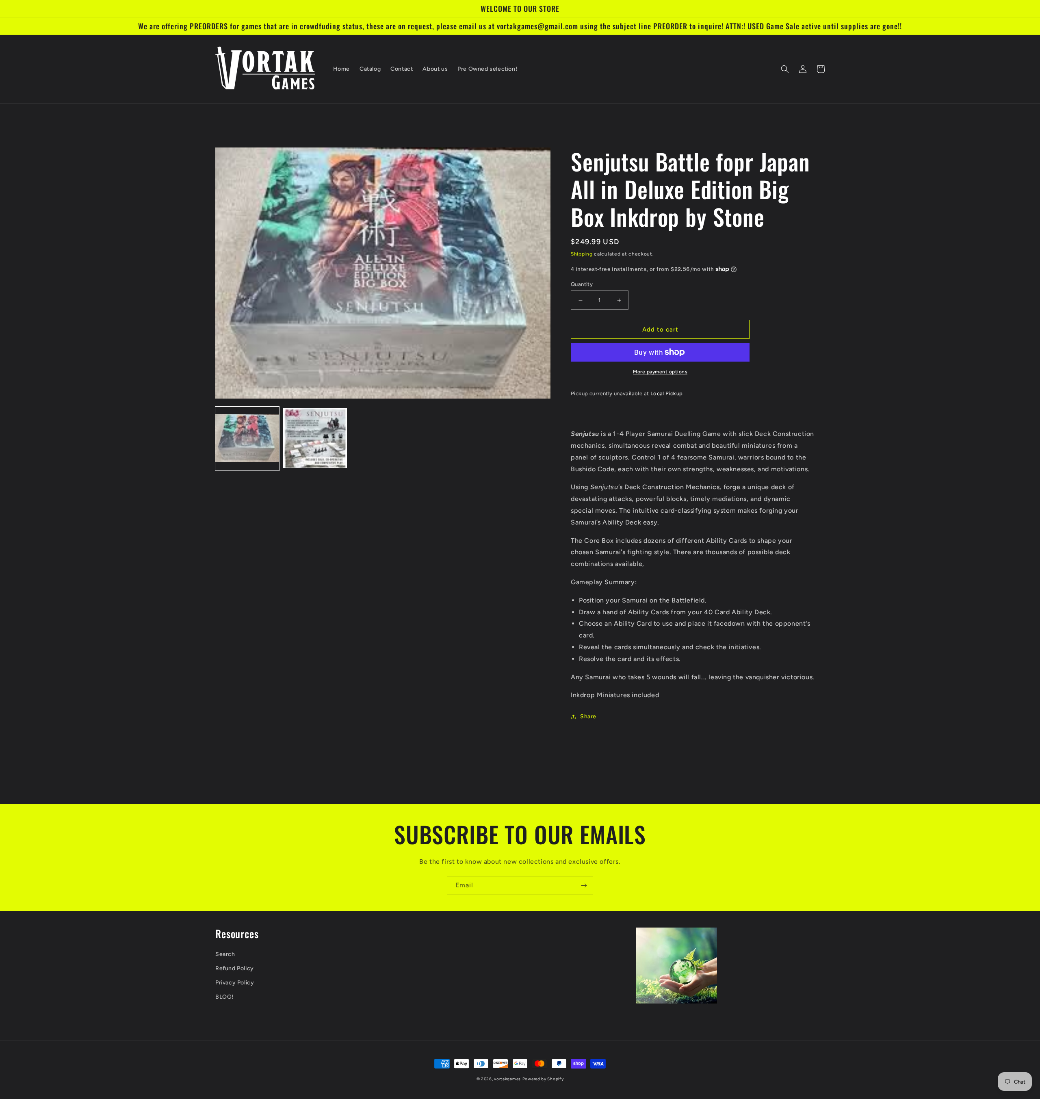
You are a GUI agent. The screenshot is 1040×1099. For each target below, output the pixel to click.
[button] (785, 69)
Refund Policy (234, 968)
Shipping (582, 254)
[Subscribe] (584, 885)
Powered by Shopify (543, 1079)
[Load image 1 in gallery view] (247, 438)
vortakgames (507, 1079)
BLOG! (224, 996)
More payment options (660, 372)
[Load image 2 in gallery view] (315, 438)
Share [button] (588, 716)
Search (225, 954)
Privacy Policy (234, 982)
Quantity (582, 284)
